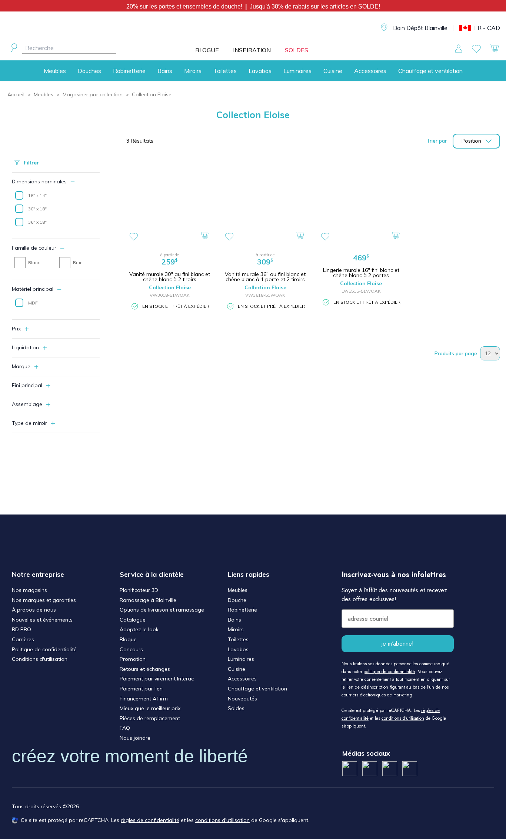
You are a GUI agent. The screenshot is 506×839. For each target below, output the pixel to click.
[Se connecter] (458, 48)
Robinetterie (129, 70)
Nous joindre (135, 738)
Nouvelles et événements (42, 619)
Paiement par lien (141, 688)
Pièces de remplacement (150, 718)
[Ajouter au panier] (204, 235)
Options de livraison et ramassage (162, 609)
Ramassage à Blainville (148, 600)
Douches (89, 70)
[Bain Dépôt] (259, 28)
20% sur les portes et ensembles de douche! (185, 6)
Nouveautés (242, 698)
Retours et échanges (145, 669)
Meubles (55, 70)
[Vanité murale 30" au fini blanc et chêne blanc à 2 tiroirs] (169, 200)
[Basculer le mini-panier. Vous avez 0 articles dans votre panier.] (494, 48)
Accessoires (370, 70)
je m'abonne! (398, 643)
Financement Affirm (144, 698)
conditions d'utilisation (403, 718)
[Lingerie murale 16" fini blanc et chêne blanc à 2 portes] (361, 200)
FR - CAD (487, 27)
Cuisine (332, 70)
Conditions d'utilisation (39, 659)
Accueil (15, 94)
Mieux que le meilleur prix (150, 708)
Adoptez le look (139, 629)
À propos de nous (34, 609)
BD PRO (21, 629)
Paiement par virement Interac (157, 678)
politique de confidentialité (389, 671)
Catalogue (133, 619)
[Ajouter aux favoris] (133, 236)
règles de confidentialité (150, 820)
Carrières (23, 639)
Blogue (128, 639)
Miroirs (193, 70)
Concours (131, 649)
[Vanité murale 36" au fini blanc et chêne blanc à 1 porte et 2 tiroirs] (265, 200)
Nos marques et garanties (44, 600)
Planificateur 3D (139, 590)
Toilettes (225, 70)
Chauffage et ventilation (430, 70)
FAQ (125, 728)
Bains (164, 70)
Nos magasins (29, 590)
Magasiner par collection (93, 94)
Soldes (236, 708)
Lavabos (260, 70)
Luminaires (297, 70)
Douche (237, 600)
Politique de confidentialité (44, 649)
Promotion (133, 659)
